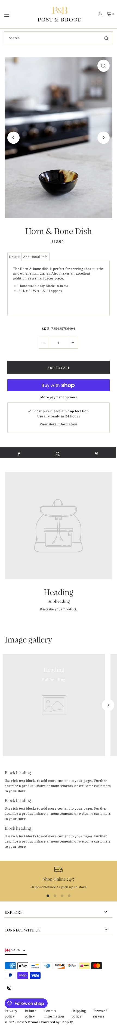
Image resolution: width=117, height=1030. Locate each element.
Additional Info (35, 256)
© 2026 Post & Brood (21, 1022)
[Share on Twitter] (57, 452)
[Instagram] (9, 988)
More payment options (58, 397)
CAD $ (15, 950)
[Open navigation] (18, 13)
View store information (59, 424)
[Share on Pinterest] (96, 452)
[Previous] (13, 137)
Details (14, 256)
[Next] (103, 137)
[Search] (106, 37)
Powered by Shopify (57, 1022)
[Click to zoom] (103, 66)
